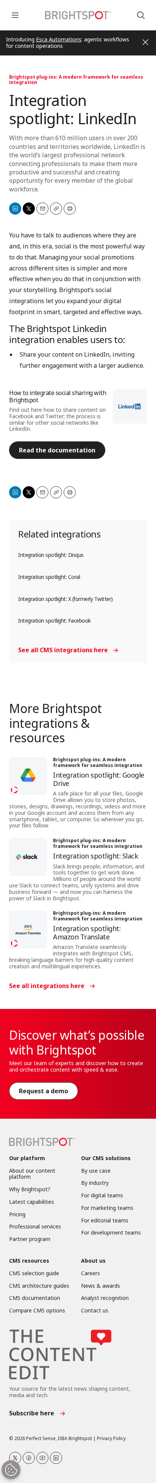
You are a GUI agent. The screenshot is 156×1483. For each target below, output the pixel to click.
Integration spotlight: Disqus (51, 554)
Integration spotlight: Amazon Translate (86, 932)
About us (93, 1261)
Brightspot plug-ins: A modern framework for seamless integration (76, 79)
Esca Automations (58, 39)
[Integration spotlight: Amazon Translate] (28, 930)
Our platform (27, 1158)
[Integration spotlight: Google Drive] (28, 776)
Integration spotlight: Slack (95, 855)
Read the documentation (57, 450)
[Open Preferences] (11, 1469)
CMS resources (29, 1261)
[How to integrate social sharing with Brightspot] (130, 406)
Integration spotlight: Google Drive (98, 779)
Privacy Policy (111, 1438)
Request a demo (43, 1091)
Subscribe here (31, 1413)
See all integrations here (46, 986)
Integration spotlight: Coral (49, 576)
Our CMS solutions (106, 1158)
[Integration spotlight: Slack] (28, 857)
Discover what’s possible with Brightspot (76, 1042)
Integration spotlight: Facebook (54, 620)
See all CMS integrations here (63, 650)
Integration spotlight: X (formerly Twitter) (65, 598)
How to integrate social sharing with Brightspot (57, 396)
